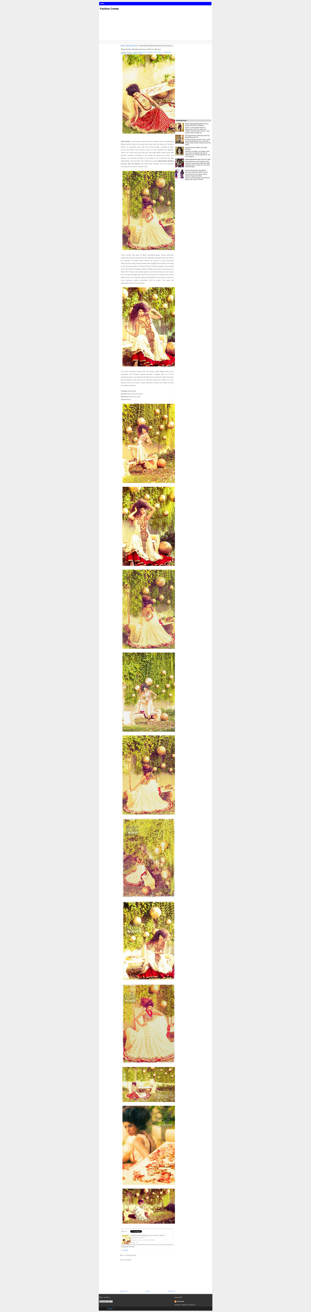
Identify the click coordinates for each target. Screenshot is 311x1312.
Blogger (110, 1308)
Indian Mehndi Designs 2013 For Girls (198, 159)
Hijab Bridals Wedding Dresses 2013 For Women (141, 49)
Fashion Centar (109, 8)
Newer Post (123, 1291)
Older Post (171, 1291)
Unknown (180, 1301)
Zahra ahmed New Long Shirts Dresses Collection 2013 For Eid (196, 171)
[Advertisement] (168, 23)
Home (102, 3)
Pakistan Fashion (126, 53)
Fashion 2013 (157, 52)
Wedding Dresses (132, 46)
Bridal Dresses (142, 52)
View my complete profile (185, 1305)
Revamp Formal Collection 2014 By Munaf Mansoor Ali (197, 136)
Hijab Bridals (167, 52)
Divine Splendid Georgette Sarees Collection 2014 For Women (196, 124)
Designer (149, 52)
